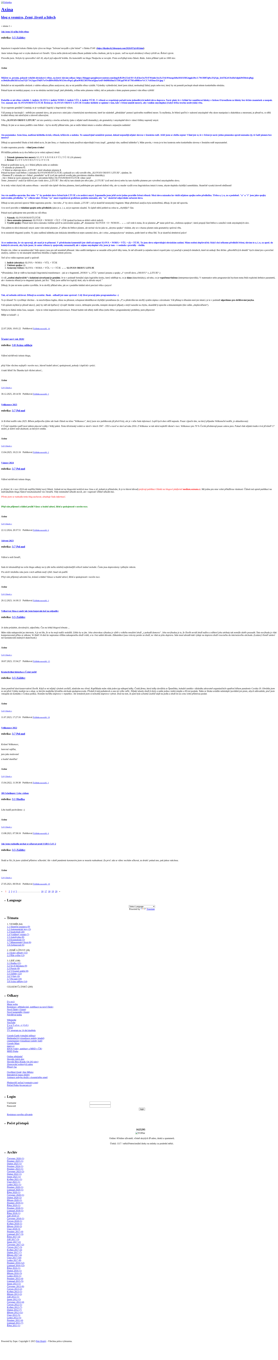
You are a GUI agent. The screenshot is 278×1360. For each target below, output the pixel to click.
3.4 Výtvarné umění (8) (17, 971)
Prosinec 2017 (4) (15, 1231)
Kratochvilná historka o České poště (19, 672)
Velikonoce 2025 (9, 404)
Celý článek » (6, 388)
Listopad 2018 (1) (15, 1210)
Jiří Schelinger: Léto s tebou (15, 793)
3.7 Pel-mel (18, 410)
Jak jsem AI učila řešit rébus (15, 31)
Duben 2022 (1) (14, 1174)
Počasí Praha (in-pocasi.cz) (19, 1085)
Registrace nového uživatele (20, 1114)
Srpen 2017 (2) (14, 1242)
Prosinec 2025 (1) (15, 1161)
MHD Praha (12, 1051)
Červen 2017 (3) (14, 1247)
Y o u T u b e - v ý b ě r (18, 1025)
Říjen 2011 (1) (13, 1325)
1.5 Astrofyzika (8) (15, 937)
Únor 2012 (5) (13, 1315)
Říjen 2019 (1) (13, 1205)
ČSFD (10, 1028)
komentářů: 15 (44, 661)
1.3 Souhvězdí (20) (15, 932)
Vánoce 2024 (7, 463)
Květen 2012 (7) (14, 1307)
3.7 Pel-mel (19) (14, 979)
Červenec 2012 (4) (15, 1302)
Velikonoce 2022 (9, 728)
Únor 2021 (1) (13, 1182)
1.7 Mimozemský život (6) (19, 942)
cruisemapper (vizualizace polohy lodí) (24, 1041)
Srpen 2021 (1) (14, 1176)
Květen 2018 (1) (14, 1223)
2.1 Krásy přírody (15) (17, 953)
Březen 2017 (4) (14, 1255)
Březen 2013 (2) (14, 1294)
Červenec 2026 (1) (15, 1158)
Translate (151, 909)
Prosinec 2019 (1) (15, 1203)
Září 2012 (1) (13, 1297)
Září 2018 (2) (13, 1216)
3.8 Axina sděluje (22, 345)
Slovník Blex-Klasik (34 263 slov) (22, 1061)
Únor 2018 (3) (13, 1229)
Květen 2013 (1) (14, 1291)
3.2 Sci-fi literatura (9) (17, 966)
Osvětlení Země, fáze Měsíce (20, 1072)
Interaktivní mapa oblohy (18, 1075)
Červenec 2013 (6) (15, 1286)
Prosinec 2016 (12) (15, 1263)
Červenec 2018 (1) (15, 1218)
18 (49, 891)
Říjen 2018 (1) (13, 1213)
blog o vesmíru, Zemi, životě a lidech (28, 17)
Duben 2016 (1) (14, 1270)
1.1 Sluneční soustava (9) (18, 926)
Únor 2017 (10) (14, 1257)
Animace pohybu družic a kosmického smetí (27, 1077)
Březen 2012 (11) (15, 1312)
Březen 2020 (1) (14, 1200)
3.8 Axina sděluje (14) (17, 981)
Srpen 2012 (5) (14, 1299)
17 (46, 891)
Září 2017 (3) (13, 1239)
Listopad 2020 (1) (15, 1190)
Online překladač (15, 1056)
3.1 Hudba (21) (14, 963)
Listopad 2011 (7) (15, 1323)
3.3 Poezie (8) (13, 968)
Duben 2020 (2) (14, 1197)
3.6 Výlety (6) (13, 976)
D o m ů (10, 1001)
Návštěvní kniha (14, 1014)
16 (42, 891)
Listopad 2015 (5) (15, 1281)
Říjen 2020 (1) (13, 1192)
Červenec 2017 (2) (15, 1244)
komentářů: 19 (44, 717)
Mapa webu (12, 1004)
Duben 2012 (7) (14, 1310)
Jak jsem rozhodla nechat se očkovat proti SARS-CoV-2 (28, 844)
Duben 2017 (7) (14, 1252)
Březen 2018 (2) (14, 1226)
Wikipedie (11, 1020)
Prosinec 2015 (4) (15, 1278)
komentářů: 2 (44, 452)
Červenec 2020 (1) (15, 1195)
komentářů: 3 (44, 394)
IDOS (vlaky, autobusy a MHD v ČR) (24, 1048)
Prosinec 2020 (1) (15, 1187)
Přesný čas (12, 1067)
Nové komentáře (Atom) (18, 1012)
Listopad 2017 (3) (15, 1234)
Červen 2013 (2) (14, 1289)
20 (56, 891)
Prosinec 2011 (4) (15, 1320)
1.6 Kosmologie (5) (16, 939)
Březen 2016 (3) (14, 1273)
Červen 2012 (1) (14, 1304)
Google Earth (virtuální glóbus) (21, 1035)
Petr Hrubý (41, 1341)
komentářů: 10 (44, 329)
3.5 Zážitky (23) (14, 973)
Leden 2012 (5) (14, 1317)
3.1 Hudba (18, 799)
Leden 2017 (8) (14, 1260)
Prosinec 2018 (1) (15, 1208)
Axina (7, 9)
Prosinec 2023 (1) (15, 1169)
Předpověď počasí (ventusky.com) (22, 1082)
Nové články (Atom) (16, 1009)
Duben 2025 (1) (14, 1163)
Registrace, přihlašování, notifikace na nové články (30, 1007)
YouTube (11, 1022)
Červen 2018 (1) (14, 1221)
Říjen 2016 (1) (13, 1268)
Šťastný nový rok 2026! (12, 339)
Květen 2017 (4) (14, 1250)
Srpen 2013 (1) (14, 1284)
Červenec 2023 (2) (15, 1171)
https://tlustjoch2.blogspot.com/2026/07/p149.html (120, 48)
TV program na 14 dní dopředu (21, 1030)
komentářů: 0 (44, 530)
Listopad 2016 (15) (15, 1265)
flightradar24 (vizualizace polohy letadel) (25, 1038)
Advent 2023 (7, 540)
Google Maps (13, 1043)
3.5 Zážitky (18, 37)
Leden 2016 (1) (14, 1276)
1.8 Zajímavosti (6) (15, 945)
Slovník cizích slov (15, 1059)
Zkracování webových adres (20, 1064)
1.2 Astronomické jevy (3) (19, 929)
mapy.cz (10, 1046)
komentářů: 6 (44, 833)
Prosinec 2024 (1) (15, 1166)
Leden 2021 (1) (14, 1184)
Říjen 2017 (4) (13, 1237)
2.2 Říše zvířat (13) (15, 955)
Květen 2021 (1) (14, 1179)
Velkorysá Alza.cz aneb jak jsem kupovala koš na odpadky (30, 611)
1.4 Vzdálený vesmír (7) (18, 934)
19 (53, 891)
